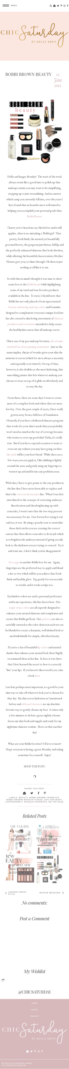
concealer (33, 494)
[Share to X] (32, 793)
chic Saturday (17, 1063)
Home (34, 1003)
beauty (23, 797)
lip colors (43, 647)
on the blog (56, 802)
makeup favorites (35, 802)
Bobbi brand (34, 284)
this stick (11, 454)
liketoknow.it (14, 802)
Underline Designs (15, 1065)
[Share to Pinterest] (45, 793)
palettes (46, 619)
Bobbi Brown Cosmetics (44, 797)
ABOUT (34, 1010)
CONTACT (34, 1016)
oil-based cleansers (32, 704)
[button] (8, 5)
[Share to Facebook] (38, 793)
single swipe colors (19, 607)
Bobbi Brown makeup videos (24, 800)
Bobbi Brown (34, 216)
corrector (22, 494)
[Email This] (24, 793)
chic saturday (53, 800)
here (37, 676)
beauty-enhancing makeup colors (27, 307)
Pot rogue (14, 562)
